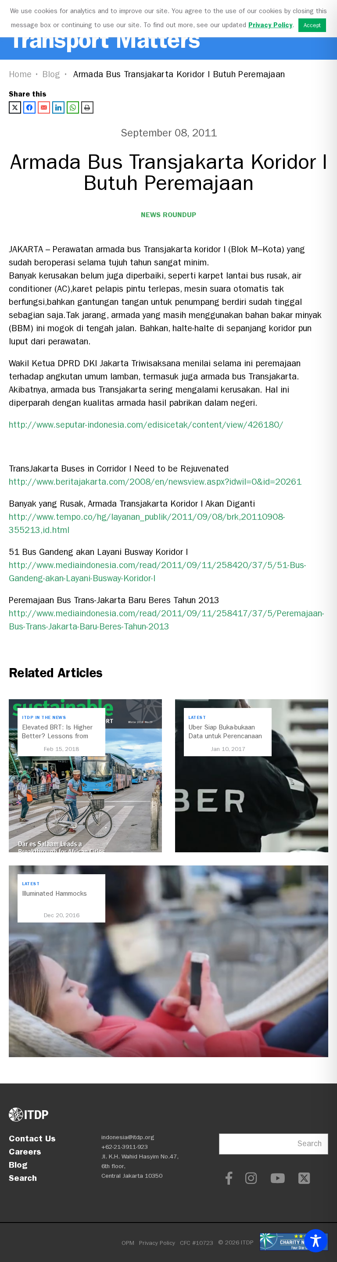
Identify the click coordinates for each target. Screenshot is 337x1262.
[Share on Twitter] (15, 107)
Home (20, 74)
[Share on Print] (87, 107)
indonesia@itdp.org (127, 1137)
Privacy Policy (157, 1243)
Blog (51, 74)
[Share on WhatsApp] (73, 107)
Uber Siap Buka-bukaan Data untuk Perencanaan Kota (225, 736)
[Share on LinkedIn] (58, 107)
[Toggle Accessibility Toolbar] (315, 1240)
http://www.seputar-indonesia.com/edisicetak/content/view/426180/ (146, 425)
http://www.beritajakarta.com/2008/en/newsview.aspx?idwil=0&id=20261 (155, 482)
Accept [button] (312, 25)
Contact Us (32, 1138)
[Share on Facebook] (29, 107)
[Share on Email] (44, 107)
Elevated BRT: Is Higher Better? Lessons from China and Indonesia (57, 736)
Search (23, 1178)
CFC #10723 (196, 1243)
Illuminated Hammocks (54, 893)
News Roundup (168, 215)
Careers (25, 1151)
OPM (128, 1243)
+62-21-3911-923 (124, 1147)
